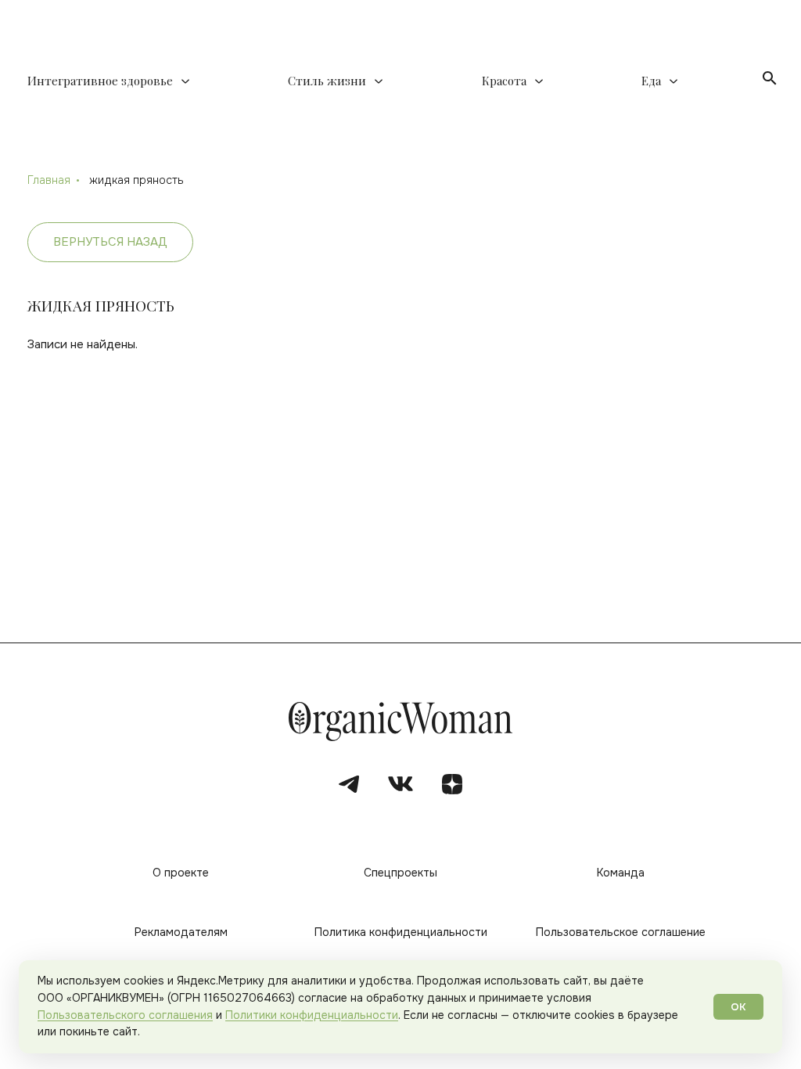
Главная (48, 180)
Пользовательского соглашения (125, 1015)
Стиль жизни (327, 81)
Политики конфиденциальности (311, 1015)
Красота (504, 81)
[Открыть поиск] (769, 78)
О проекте (181, 872)
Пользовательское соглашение (621, 932)
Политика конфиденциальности (400, 932)
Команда (621, 872)
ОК (738, 1006)
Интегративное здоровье (100, 81)
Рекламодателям (181, 932)
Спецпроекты (400, 872)
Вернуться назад (110, 242)
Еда (651, 81)
